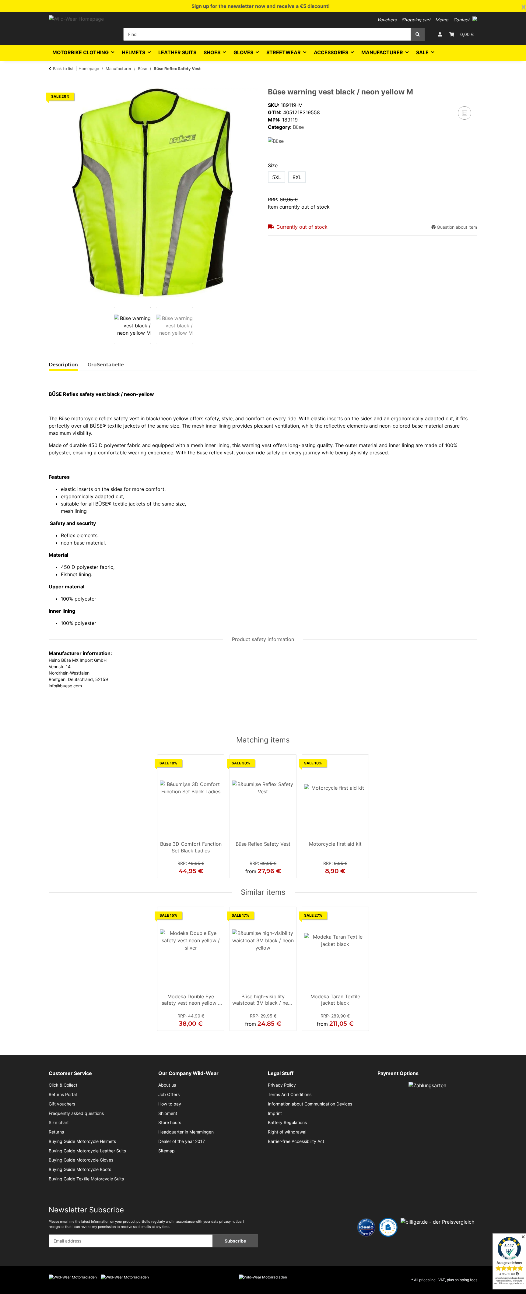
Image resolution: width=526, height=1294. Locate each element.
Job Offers (169, 1094)
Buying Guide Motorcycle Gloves (81, 1160)
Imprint (275, 1113)
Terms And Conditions (289, 1094)
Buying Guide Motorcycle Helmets (82, 1141)
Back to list (63, 68)
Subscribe (235, 1240)
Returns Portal (63, 1094)
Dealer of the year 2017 (181, 1141)
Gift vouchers (62, 1104)
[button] (474, 18)
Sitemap (166, 1150)
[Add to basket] (53, 84)
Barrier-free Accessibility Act (296, 1141)
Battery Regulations (287, 1122)
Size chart (59, 1122)
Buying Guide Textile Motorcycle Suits (86, 1178)
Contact (461, 19)
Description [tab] (63, 365)
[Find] (418, 34)
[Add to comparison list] (464, 113)
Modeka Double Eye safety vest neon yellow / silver (191, 1000)
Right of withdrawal (287, 1132)
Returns (56, 1132)
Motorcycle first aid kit (335, 844)
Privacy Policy (282, 1085)
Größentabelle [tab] (106, 365)
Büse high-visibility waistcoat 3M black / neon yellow (263, 1000)
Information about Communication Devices (310, 1104)
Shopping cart (416, 19)
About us (167, 1085)
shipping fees (466, 1280)
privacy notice (230, 1221)
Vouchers (387, 19)
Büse (298, 127)
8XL (297, 177)
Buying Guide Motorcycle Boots (80, 1169)
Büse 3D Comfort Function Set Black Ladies (191, 847)
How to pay (169, 1104)
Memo (441, 19)
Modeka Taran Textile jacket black (335, 999)
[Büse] (276, 140)
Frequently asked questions (76, 1113)
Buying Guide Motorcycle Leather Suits (87, 1150)
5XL (276, 177)
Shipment (167, 1113)
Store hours (169, 1122)
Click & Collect (63, 1085)
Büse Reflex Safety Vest (263, 844)
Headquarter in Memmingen (186, 1132)
